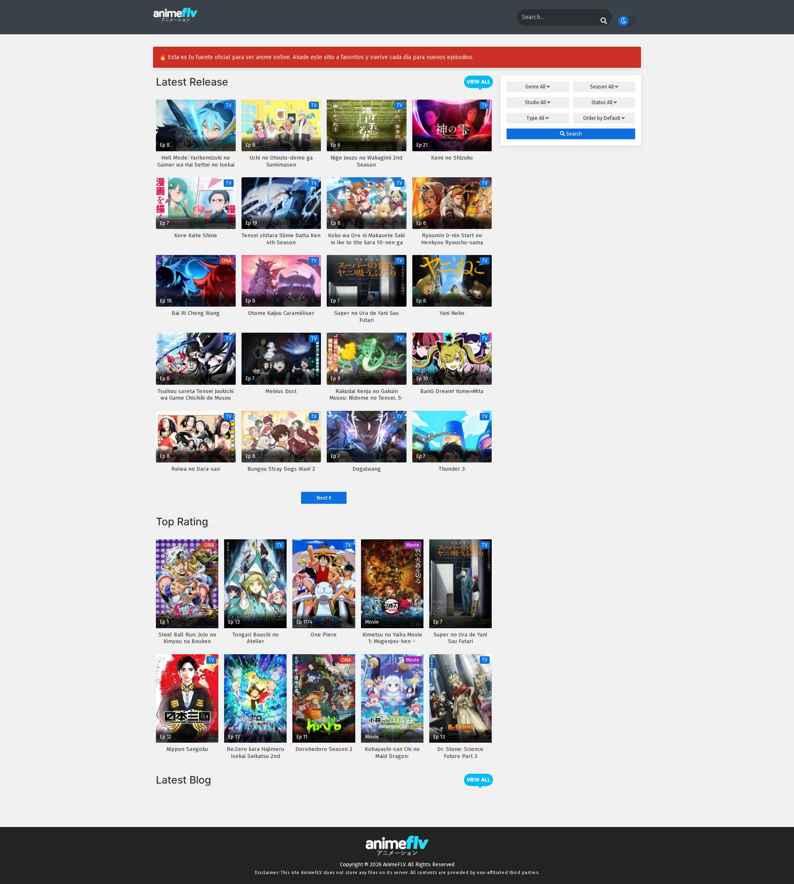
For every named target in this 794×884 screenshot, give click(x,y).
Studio (535, 102)
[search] (604, 21)
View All (478, 82)
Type (535, 118)
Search (573, 134)
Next (322, 498)
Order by (601, 118)
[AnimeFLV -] (175, 18)
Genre (535, 87)
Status (601, 102)
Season (602, 87)
